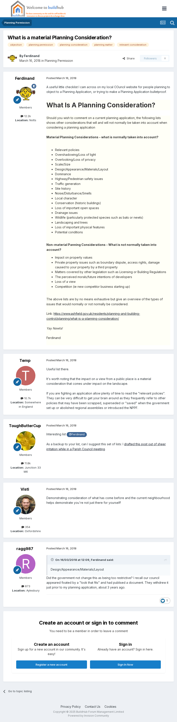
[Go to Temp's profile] (25, 375)
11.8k (27, 463)
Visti (25, 489)
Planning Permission (59, 60)
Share (130, 58)
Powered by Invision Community (88, 715)
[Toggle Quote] (53, 559)
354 (27, 527)
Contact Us (92, 706)
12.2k (27, 116)
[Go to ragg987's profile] (25, 564)
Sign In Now (125, 664)
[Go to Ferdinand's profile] (12, 58)
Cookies (110, 706)
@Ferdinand (77, 434)
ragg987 (24, 548)
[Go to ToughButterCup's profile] (25, 441)
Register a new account (51, 664)
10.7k (27, 398)
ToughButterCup (25, 425)
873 (27, 586)
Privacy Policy (71, 706)
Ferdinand (32, 56)
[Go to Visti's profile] (25, 504)
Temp (24, 360)
